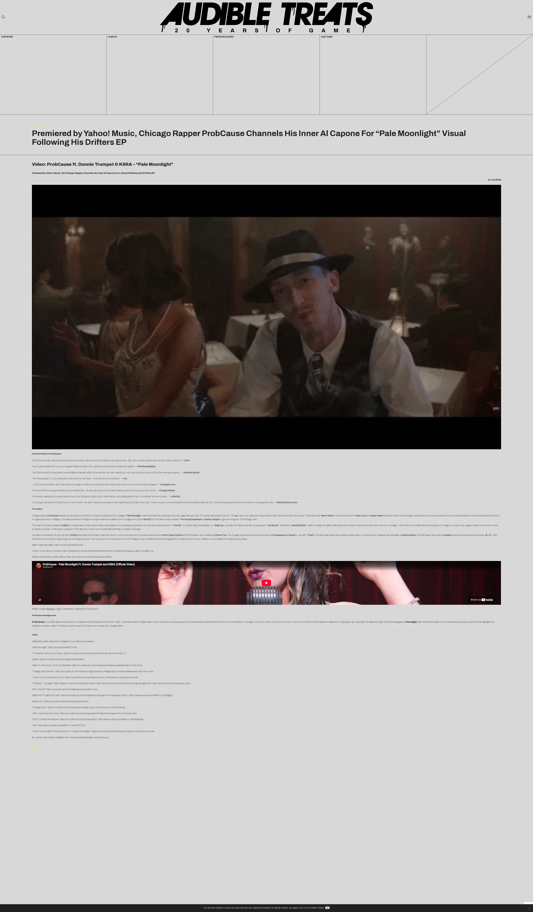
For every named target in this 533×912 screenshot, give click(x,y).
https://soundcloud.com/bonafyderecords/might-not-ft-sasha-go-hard (93, 695)
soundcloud (76, 641)
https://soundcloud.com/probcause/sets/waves (66, 701)
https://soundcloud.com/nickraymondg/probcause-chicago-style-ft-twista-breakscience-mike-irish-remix (105, 671)
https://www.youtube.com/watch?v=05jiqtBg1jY (151, 695)
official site (37, 641)
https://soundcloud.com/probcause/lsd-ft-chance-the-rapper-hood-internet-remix (98, 713)
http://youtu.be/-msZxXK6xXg (110, 707)
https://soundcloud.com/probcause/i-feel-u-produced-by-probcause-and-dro (101, 677)
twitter (46, 641)
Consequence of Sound (283, 535)
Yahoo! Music (327, 515)
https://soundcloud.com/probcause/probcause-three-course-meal (123, 731)
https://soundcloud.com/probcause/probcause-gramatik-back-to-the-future (107, 665)
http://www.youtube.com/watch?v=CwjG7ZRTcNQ (62, 725)
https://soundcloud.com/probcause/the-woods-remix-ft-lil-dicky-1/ (94, 653)
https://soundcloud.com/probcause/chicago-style (70, 707)
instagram (65, 641)
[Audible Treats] (266, 17)
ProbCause (52, 515)
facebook (54, 641)
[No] (529, 908)
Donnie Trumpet (212, 519)
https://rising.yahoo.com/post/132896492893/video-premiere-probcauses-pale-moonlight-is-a (108, 551)
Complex (447, 535)
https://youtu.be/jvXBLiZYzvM (69, 545)
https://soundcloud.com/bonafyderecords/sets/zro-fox (72, 689)
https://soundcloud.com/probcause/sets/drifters (89, 557)
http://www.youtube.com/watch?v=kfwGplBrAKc (121, 719)
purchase (242, 539)
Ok (327, 908)
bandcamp (89, 641)
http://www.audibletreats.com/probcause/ (89, 737)
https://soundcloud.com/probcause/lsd (78, 719)
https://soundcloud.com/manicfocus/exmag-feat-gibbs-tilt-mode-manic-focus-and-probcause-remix (143, 683)
